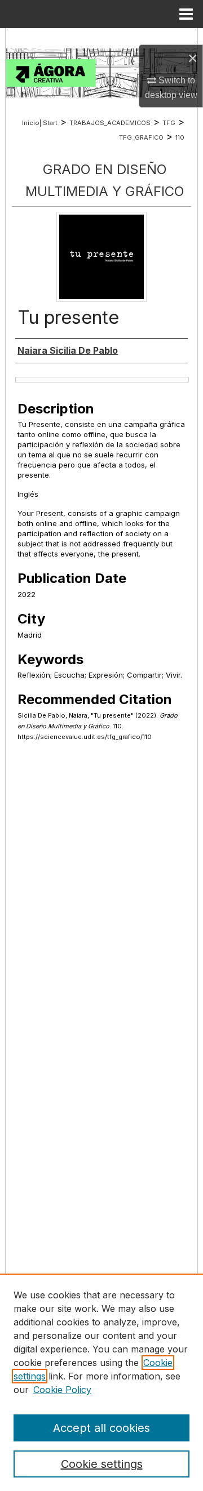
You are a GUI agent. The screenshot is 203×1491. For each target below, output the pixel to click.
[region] (101, 1382)
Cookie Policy (62, 1389)
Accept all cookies (101, 1428)
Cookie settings (102, 1464)
